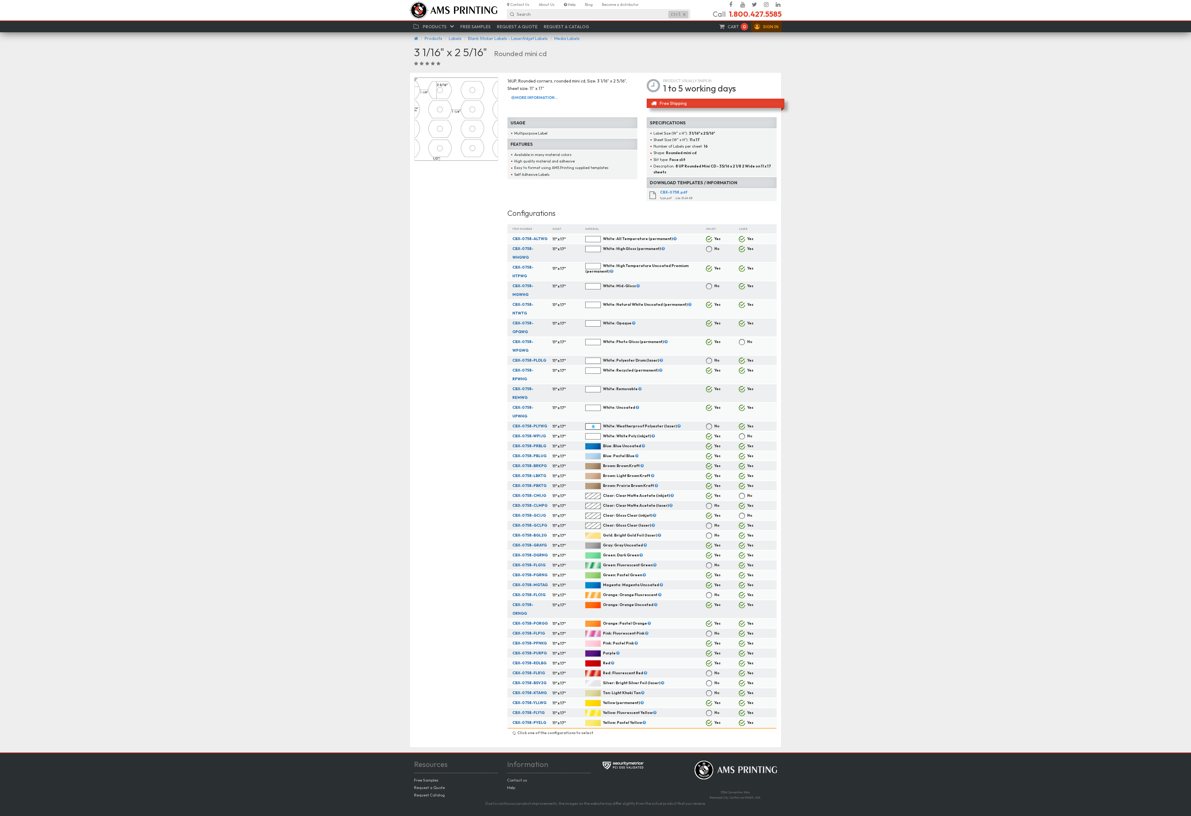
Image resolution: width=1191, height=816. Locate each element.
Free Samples (426, 780)
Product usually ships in (687, 80)
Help (511, 787)
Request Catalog (429, 794)
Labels (455, 38)
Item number (522, 228)
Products (433, 38)
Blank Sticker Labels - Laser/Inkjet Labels (508, 38)
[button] (766, 26)
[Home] (416, 38)
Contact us (517, 780)
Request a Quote (429, 787)
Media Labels (567, 38)
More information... (536, 97)
